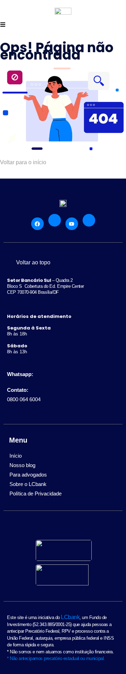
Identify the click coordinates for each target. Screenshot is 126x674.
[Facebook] (37, 223)
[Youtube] (71, 223)
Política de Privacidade (35, 493)
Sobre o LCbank (28, 484)
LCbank (70, 617)
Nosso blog (22, 465)
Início (15, 456)
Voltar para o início (23, 162)
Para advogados (28, 475)
